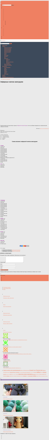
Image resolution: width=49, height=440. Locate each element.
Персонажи (6, 16)
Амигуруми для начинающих (11, 370)
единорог (28, 372)
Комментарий (3, 262)
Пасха (7, 22)
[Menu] (0, 3)
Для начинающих (7, 28)
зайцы (39, 372)
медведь (30, 374)
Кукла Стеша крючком (7, 306)
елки (31, 372)
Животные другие (7, 13)
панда (11, 376)
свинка (24, 376)
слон (27, 376)
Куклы (5, 15)
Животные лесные (7, 10)
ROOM (4, 6)
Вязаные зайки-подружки (7, 323)
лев (8, 374)
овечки (4, 248)
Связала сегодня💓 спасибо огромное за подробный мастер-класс (15, 339)
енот (32, 372)
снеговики (30, 376)
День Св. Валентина (9, 23)
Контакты (4, 37)
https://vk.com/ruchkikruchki (44, 128)
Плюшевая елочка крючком (8, 415)
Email (1, 266)
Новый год (8, 21)
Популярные (4, 27)
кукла (4, 374)
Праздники (6, 20)
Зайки (5, 30)
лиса (11, 374)
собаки (34, 376)
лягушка (17, 374)
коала (42, 372)
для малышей (23, 372)
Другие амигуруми (7, 25)
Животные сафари (7, 12)
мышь (34, 374)
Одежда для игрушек (8, 26)
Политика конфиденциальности (8, 38)
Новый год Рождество (35, 370)
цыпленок (43, 376)
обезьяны (37, 374)
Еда (5, 19)
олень (8, 376)
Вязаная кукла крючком (7, 332)
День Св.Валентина (25, 370)
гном (20, 372)
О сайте (3, 36)
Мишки (5, 31)
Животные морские (7, 11)
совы (37, 376)
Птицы (5, 14)
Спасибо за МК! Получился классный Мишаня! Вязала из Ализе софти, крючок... (17, 353)
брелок (11, 372)
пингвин (15, 376)
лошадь (14, 374)
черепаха (46, 376)
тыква (41, 376)
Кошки (5, 32)
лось (12, 374)
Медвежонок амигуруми (7, 315)
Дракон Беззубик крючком (7, 398)
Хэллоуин (8, 24)
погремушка (19, 376)
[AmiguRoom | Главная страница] (2, 1)
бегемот (8, 372)
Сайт (1, 267)
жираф (34, 372)
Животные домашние (8, 9)
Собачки (5, 33)
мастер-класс (23, 374)
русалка (22, 376)
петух (13, 376)
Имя (1, 264)
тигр (39, 376)
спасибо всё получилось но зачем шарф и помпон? (12, 346)
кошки (44, 372)
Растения (6, 17)
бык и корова (16, 372)
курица (7, 374)
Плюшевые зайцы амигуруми (8, 298)
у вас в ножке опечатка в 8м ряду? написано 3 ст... (12, 367)
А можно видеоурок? (7, 360)
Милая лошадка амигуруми (8, 431)
